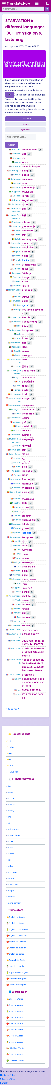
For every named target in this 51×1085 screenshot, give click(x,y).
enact (10, 816)
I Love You (13, 771)
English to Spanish (17, 917)
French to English (17, 966)
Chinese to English (18, 984)
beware (11, 804)
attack (11, 798)
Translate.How (18, 3)
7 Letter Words (16, 1029)
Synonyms (25, 129)
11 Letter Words (16, 1054)
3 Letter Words (16, 1005)
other (10, 841)
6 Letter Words (16, 1023)
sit (9, 823)
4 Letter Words (16, 1011)
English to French (17, 923)
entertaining (14, 835)
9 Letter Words (16, 1042)
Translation (25, 118)
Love (11, 765)
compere (12, 872)
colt (9, 859)
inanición (27, 532)
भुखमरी (25, 305)
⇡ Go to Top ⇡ (12, 709)
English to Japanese (18, 929)
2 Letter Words (16, 998)
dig (9, 786)
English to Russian (17, 947)
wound (11, 792)
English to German (18, 935)
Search (11, 145)
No (10, 759)
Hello (11, 747)
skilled (10, 866)
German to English (18, 978)
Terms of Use (8, 1079)
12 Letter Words (16, 1060)
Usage (25, 124)
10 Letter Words (16, 1048)
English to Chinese (18, 941)
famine (25, 260)
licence (11, 853)
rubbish (11, 896)
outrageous (13, 829)
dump (10, 847)
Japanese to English (18, 972)
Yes (10, 753)
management (14, 902)
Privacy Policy (8, 1075)
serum (11, 878)
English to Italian (16, 953)
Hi (10, 741)
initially (11, 810)
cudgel (11, 890)
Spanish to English (17, 960)
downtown (13, 884)
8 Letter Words (16, 1035)
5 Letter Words (16, 1017)
